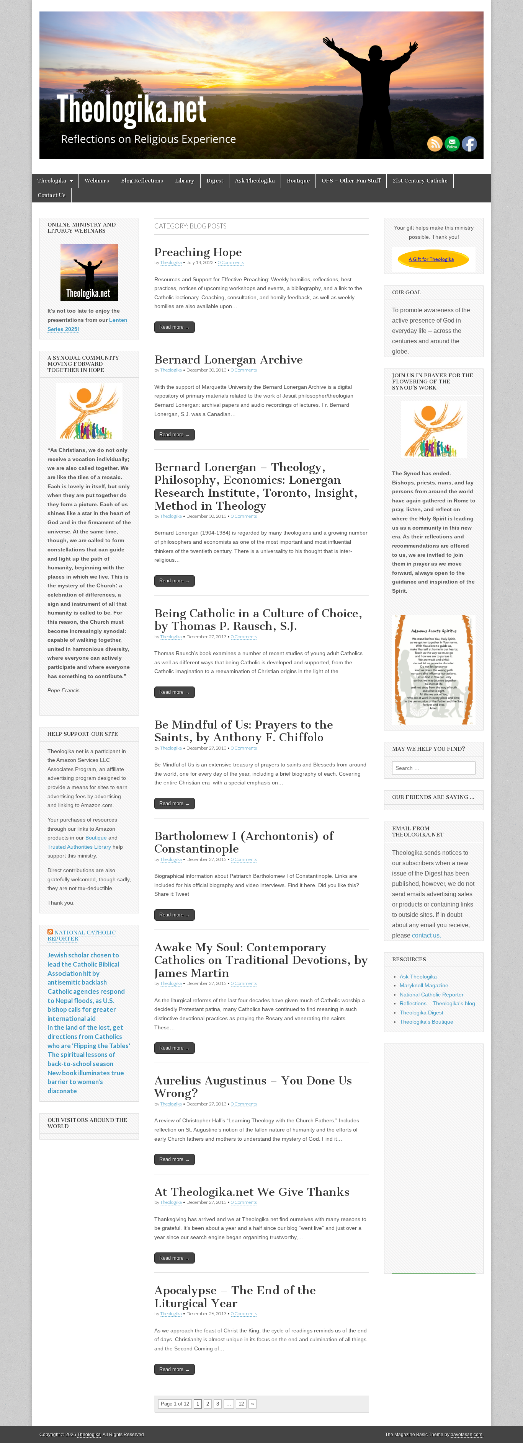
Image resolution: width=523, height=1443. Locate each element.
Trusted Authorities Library (79, 847)
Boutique (298, 181)
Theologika (52, 181)
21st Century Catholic (420, 181)
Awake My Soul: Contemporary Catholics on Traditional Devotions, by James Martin (261, 960)
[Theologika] (261, 81)
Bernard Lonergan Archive (228, 360)
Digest (214, 181)
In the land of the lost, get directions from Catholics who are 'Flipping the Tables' (88, 1036)
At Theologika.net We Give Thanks (252, 1192)
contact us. (426, 935)
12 (241, 1404)
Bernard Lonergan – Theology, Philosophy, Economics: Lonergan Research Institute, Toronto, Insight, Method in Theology (256, 486)
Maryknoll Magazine (424, 985)
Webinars (97, 181)
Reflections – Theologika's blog (437, 1003)
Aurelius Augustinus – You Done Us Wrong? (253, 1087)
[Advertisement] (434, 1158)
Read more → (174, 327)
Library (184, 181)
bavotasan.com (466, 1434)
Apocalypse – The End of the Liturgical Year (235, 1296)
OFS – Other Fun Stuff (351, 181)
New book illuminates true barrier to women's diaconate (85, 1082)
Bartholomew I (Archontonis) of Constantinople (243, 842)
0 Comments (231, 262)
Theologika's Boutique (426, 1022)
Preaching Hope (198, 252)
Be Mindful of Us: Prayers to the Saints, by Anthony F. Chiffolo (243, 731)
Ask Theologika (255, 181)
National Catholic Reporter (81, 935)
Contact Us (51, 195)
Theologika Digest (421, 1012)
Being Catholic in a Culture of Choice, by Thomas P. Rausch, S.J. (258, 620)
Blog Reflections (142, 181)
